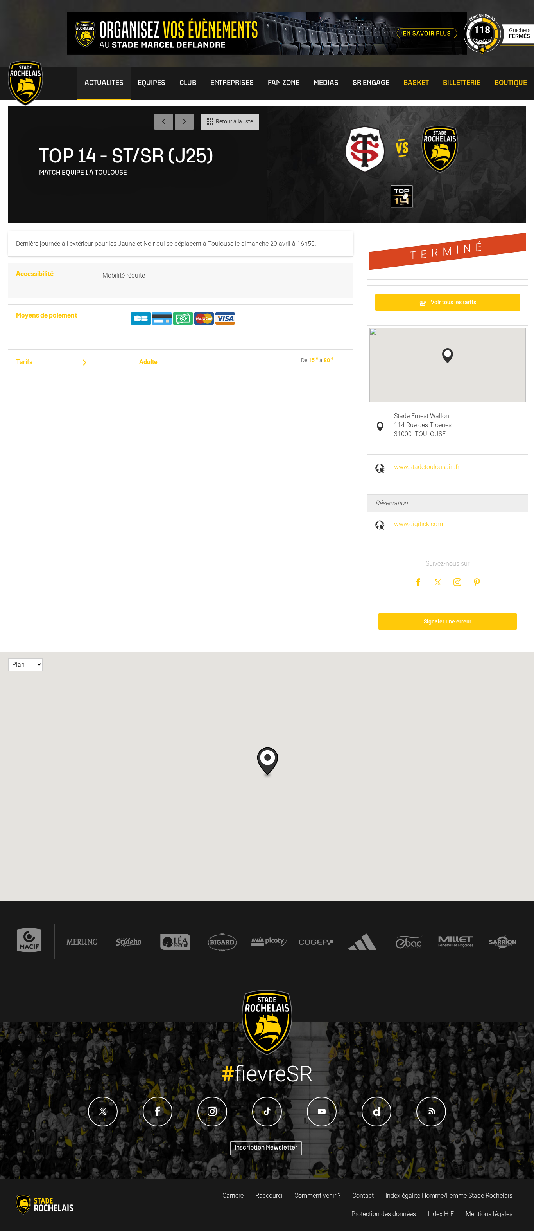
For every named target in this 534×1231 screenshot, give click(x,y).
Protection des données (383, 1214)
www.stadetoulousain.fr (426, 467)
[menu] (104, 83)
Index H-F (441, 1214)
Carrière (233, 1195)
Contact (363, 1195)
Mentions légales (489, 1214)
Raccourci (269, 1195)
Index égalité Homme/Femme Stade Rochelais (448, 1195)
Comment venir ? (317, 1195)
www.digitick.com (418, 524)
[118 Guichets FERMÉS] (499, 52)
